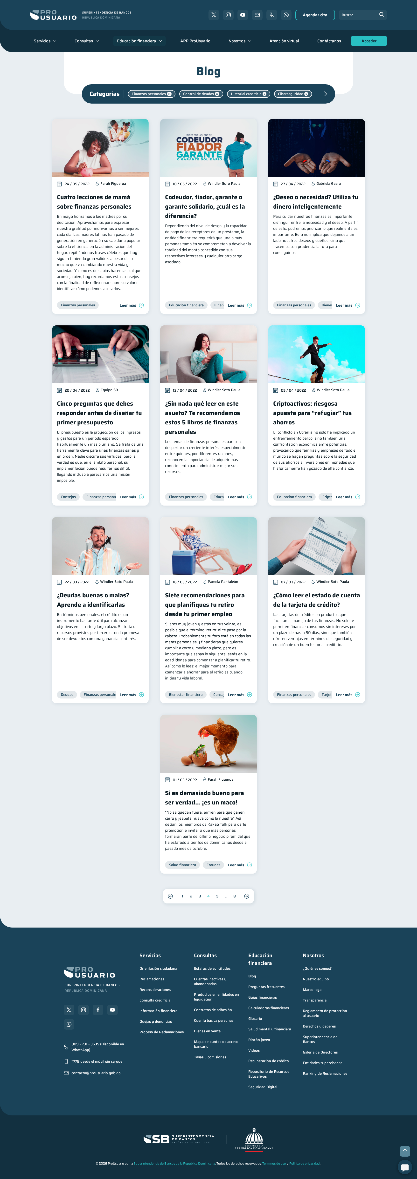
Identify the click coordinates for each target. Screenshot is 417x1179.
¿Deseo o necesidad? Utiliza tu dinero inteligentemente (315, 201)
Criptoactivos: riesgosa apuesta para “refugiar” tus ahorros (312, 413)
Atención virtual (284, 41)
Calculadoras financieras (268, 1008)
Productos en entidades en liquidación (217, 997)
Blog (252, 976)
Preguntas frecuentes (266, 987)
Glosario (255, 1018)
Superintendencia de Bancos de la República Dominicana (174, 1163)
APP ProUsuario (195, 41)
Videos (254, 1050)
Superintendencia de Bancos (320, 1039)
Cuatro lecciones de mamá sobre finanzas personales (94, 201)
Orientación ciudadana (158, 968)
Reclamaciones (151, 979)
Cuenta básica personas (213, 1020)
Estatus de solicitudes (212, 968)
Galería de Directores (320, 1052)
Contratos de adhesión (213, 1010)
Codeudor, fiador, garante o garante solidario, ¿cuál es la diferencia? (205, 206)
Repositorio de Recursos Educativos (269, 1074)
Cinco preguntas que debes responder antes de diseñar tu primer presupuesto (99, 413)
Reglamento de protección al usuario (325, 1013)
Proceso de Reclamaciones (161, 1032)
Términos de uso (274, 1163)
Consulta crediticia (154, 1000)
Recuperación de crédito (268, 1061)
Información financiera (158, 1011)
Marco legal (312, 990)
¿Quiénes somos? (317, 968)
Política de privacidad (304, 1163)
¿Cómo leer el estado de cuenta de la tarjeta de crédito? (316, 600)
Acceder (367, 42)
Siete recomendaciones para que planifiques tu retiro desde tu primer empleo (205, 605)
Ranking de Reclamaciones (325, 1073)
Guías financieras (262, 997)
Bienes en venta (207, 1031)
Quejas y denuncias (155, 1021)
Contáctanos (329, 41)
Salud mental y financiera (269, 1029)
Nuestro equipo (316, 979)
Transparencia (315, 1000)
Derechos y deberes (319, 1026)
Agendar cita (315, 15)
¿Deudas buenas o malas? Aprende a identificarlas (93, 600)
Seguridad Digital (262, 1087)
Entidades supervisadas (322, 1063)
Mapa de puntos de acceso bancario (216, 1044)
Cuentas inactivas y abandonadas (210, 981)
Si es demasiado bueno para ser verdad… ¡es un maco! (204, 797)
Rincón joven (259, 1040)
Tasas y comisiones (210, 1057)
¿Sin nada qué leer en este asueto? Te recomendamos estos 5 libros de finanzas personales (202, 417)
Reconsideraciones (155, 990)
